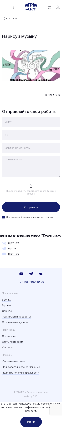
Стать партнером (12, 341)
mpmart (13, 248)
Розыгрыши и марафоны (16, 316)
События (7, 310)
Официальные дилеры (15, 322)
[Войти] (58, 7)
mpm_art (13, 243)
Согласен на (29, 217)
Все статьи (11, 18)
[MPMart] (31, 7)
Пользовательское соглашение (21, 366)
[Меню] (4, 7)
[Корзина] (49, 7)
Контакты (7, 347)
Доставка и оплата (13, 361)
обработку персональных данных (36, 217)
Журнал (6, 305)
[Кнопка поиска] (12, 7)
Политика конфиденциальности (20, 372)
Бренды (6, 299)
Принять (31, 422)
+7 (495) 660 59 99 (31, 281)
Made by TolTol (31, 396)
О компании (9, 336)
